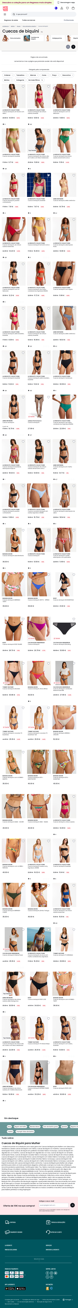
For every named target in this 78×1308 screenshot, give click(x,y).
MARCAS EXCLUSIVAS (11, 1250)
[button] (73, 8)
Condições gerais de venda (12, 1299)
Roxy (9, 1127)
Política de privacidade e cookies (51, 1299)
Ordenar (7, 75)
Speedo (64, 1127)
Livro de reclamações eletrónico (25, 1302)
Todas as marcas (28, 20)
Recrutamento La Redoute (12, 1304)
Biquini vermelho (20, 1127)
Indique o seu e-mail (46, 1201)
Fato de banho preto (50, 1127)
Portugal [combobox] (68, 1300)
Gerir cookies (11, 1302)
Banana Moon (35, 1127)
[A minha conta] (61, 8)
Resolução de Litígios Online (44, 1302)
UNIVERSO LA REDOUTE (52, 1250)
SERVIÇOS (49, 1245)
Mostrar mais (39, 1259)
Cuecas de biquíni (43, 26)
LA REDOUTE (8, 1245)
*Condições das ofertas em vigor (30, 1299)
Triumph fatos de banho (25, 1132)
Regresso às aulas (11, 20)
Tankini (10, 1132)
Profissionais (69, 20)
